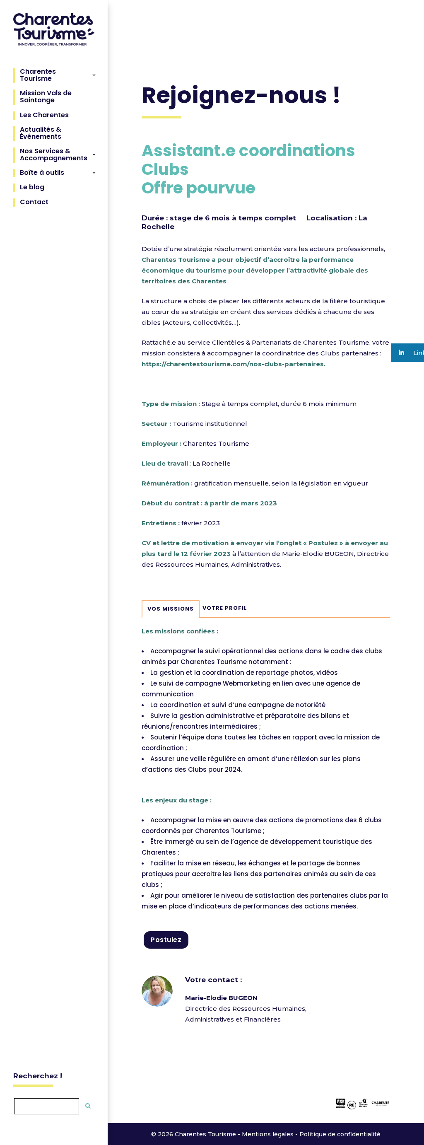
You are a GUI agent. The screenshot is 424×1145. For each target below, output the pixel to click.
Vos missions (170, 609)
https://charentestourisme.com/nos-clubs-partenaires (233, 364)
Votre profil (224, 608)
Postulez (166, 940)
